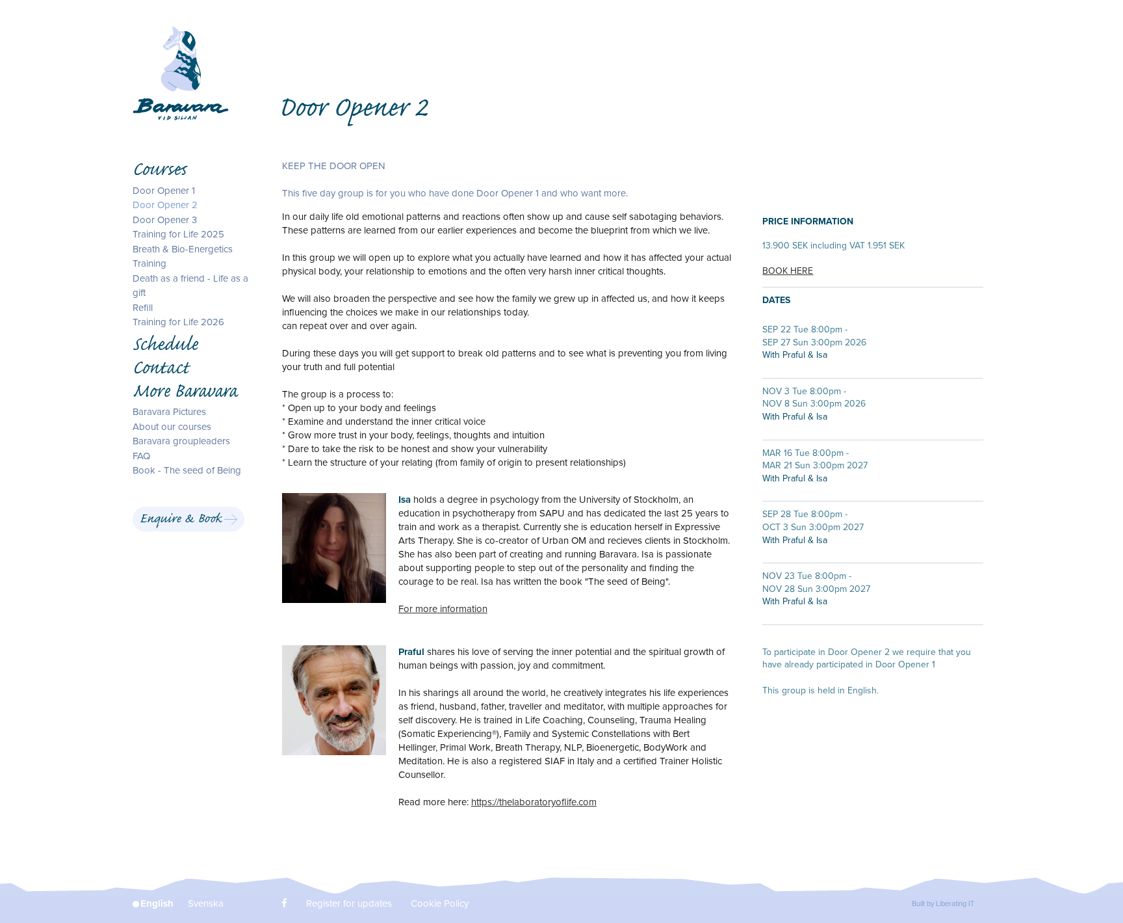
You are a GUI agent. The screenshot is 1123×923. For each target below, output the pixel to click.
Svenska (206, 903)
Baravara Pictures (169, 412)
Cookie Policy (440, 903)
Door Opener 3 (165, 219)
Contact (160, 369)
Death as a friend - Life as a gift (190, 285)
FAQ (141, 455)
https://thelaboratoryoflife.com (534, 802)
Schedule (165, 346)
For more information (442, 609)
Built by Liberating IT (943, 904)
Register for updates (349, 903)
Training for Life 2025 (178, 234)
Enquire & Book (181, 520)
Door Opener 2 (165, 205)
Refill (143, 307)
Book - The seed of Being (187, 470)
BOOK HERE (787, 270)
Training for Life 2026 (178, 322)
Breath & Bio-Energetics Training (183, 256)
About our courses (172, 426)
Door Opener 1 (164, 190)
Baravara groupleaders (181, 441)
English (157, 903)
